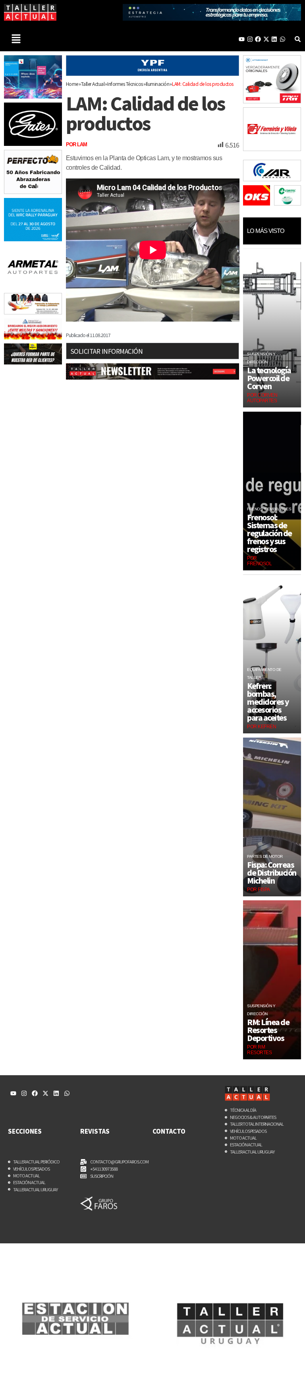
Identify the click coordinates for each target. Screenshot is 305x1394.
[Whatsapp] (282, 39)
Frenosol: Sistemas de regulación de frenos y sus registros (269, 533)
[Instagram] (250, 39)
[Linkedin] (274, 39)
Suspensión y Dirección (261, 358)
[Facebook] (258, 39)
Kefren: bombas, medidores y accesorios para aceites (268, 701)
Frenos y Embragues (269, 509)
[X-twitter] (266, 39)
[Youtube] (241, 39)
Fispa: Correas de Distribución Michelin (271, 872)
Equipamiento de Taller (264, 673)
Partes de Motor (265, 856)
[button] (16, 39)
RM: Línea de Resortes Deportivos (268, 1030)
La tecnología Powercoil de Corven (269, 378)
